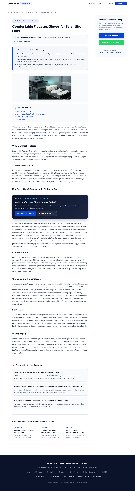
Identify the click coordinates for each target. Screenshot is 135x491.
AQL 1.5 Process (68, 477)
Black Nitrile (74, 472)
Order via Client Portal (111, 35)
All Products (38, 472)
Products (92, 3)
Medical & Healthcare (89, 472)
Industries (101, 3)
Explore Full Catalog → (47, 213)
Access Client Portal (25, 213)
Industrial (104, 472)
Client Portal (121, 3)
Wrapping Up (21, 119)
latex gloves (42, 135)
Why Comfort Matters (24, 111)
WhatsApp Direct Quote (111, 42)
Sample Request (83, 477)
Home (10, 12)
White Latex (62, 472)
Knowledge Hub (18, 12)
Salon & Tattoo (54, 477)
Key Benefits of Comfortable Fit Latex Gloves (31, 114)
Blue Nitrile (50, 472)
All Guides (110, 3)
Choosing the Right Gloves (25, 117)
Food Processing (39, 477)
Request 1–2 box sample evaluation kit (111, 52)
